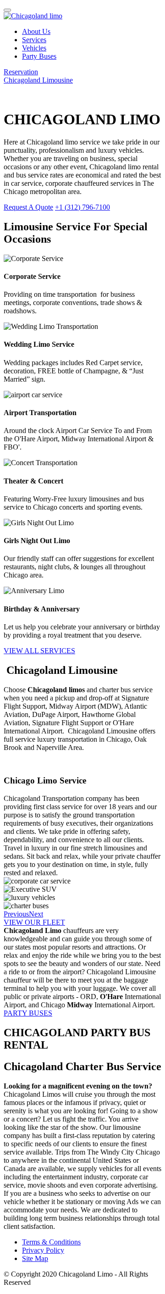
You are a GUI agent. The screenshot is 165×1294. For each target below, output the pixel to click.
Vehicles (34, 48)
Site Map (35, 1258)
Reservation (21, 72)
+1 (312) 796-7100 (82, 207)
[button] (16, 914)
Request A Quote (28, 207)
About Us (36, 31)
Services (34, 40)
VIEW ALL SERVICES (39, 651)
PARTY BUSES (28, 1013)
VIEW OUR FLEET (34, 922)
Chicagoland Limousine (38, 80)
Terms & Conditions (51, 1242)
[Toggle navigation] (7, 10)
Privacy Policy (43, 1250)
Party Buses (39, 56)
